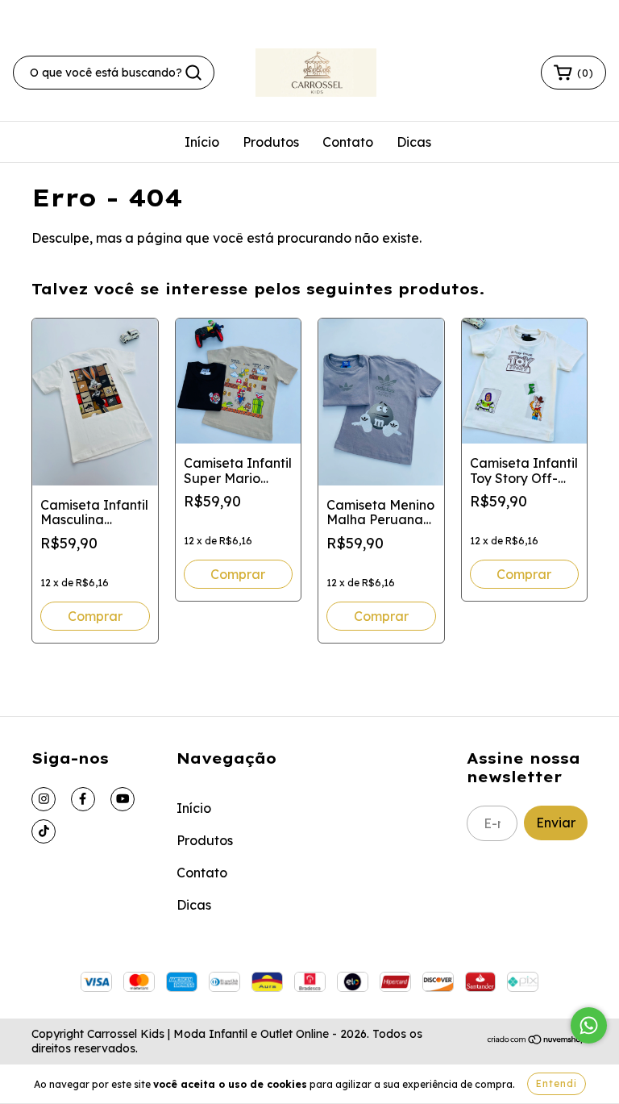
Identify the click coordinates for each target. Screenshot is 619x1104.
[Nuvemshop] (537, 1041)
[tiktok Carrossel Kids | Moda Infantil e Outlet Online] (43, 831)
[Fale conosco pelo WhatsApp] (589, 1025)
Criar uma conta (563, 13)
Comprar (95, 616)
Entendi (556, 1083)
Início (202, 142)
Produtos (271, 142)
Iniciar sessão (463, 13)
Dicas (414, 142)
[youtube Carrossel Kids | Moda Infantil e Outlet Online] (122, 799)
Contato (347, 142)
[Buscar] (193, 72)
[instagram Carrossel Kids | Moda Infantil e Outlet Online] (43, 799)
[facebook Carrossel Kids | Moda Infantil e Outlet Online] (83, 799)
